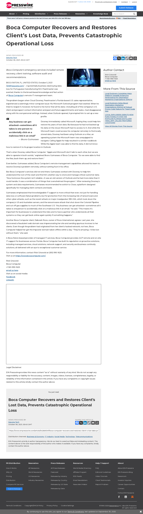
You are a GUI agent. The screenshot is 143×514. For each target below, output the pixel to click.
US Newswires (34, 476)
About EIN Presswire (126, 468)
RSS (119, 18)
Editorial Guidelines (103, 472)
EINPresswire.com (15, 86)
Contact (124, 2)
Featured (54, 472)
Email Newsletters (129, 18)
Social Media (60, 437)
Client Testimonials (103, 480)
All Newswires (33, 468)
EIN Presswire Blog (125, 472)
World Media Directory (107, 18)
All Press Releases (58, 468)
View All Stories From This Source (118, 126)
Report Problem (102, 484)
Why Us (9, 472)
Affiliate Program (79, 472)
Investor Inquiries (124, 480)
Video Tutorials (101, 476)
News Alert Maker (80, 484)
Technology (70, 437)
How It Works (11, 468)
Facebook (10, 277)
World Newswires (35, 472)
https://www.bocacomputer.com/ (30, 256)
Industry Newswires (36, 480)
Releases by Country (59, 480)
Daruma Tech (11, 58)
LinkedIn (10, 280)
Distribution (10, 480)
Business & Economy (35, 437)
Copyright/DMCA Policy (34, 505)
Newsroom (122, 476)
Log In (134, 2)
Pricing (106, 2)
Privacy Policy (52, 505)
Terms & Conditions (13, 505)
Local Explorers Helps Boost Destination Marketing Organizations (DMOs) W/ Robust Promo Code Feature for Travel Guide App (120, 107)
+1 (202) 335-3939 (84, 2)
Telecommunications (84, 437)
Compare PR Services (14, 484)
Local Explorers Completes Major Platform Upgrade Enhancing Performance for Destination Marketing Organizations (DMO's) (118, 97)
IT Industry (49, 437)
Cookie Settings (67, 505)
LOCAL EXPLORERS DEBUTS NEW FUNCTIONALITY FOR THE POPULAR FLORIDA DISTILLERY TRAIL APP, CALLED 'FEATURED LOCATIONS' (119, 119)
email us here (12, 270)
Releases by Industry (59, 476)
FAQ (97, 468)
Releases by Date (58, 488)
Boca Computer (15, 95)
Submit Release (126, 8)
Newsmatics (114, 506)
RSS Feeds (77, 476)
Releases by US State (59, 484)
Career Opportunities (126, 484)
